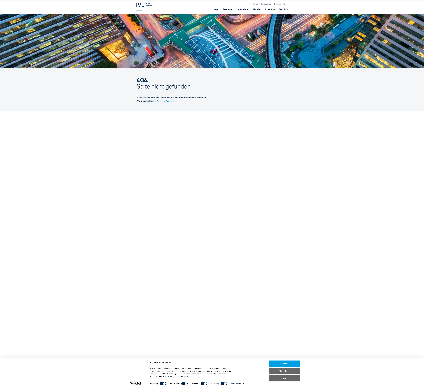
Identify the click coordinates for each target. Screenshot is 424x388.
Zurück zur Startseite (165, 101)
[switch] (184, 383)
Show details (236, 384)
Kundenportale (266, 4)
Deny (285, 378)
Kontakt (255, 4)
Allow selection (285, 371)
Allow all (284, 364)
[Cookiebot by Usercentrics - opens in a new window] (135, 383)
